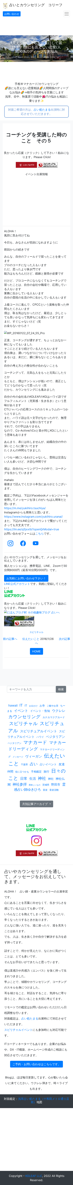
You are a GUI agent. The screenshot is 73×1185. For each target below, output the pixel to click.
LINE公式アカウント (17, 584)
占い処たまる (42, 109)
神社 (42, 778)
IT (21, 705)
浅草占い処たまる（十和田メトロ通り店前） (43, 1100)
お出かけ (33, 705)
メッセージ (18, 756)
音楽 (45, 790)
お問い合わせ (11, 13)
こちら (39, 533)
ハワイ (40, 736)
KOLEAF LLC (33, 1176)
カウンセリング (24, 716)
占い (34, 764)
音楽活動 (54, 789)
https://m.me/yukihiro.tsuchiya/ (25, 508)
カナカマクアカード (54, 717)
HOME (36, 651)
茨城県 (45, 784)
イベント (21, 710)
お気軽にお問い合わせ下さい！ (26, 578)
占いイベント (48, 764)
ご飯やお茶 (52, 705)
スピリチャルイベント (18, 1030)
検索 (61, 689)
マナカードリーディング (37, 745)
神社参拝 (20, 784)
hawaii (13, 705)
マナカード (35, 742)
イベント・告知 (40, 711)
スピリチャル (36, 632)
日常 (23, 778)
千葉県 (24, 764)
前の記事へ (10, 639)
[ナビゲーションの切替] (66, 14)
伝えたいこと (30, 639)
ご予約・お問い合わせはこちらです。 (36, 1064)
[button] (5, 48)
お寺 (42, 705)
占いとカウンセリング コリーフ (35, 5)
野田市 (55, 784)
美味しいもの (34, 785)
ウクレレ (58, 711)
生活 (32, 778)
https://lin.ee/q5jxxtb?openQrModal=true (31, 529)
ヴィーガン (33, 756)
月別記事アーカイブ (35, 804)
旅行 (46, 771)
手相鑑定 (36, 771)
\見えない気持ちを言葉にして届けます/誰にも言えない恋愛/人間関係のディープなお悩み (36, 47)
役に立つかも (22, 771)
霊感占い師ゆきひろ (40, 787)
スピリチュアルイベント (38, 731)
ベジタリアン (55, 736)
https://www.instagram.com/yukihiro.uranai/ (33, 516)
